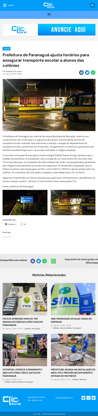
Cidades (27, 329)
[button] (92, 5)
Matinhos (83, 379)
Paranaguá (36, 329)
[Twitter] (93, 398)
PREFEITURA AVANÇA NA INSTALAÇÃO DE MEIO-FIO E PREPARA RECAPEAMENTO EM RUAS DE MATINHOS (73, 372)
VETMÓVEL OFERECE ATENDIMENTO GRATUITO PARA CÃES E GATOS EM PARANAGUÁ (22, 372)
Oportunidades (66, 328)
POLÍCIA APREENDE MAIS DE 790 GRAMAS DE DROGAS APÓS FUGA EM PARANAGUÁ (23, 322)
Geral (6, 48)
